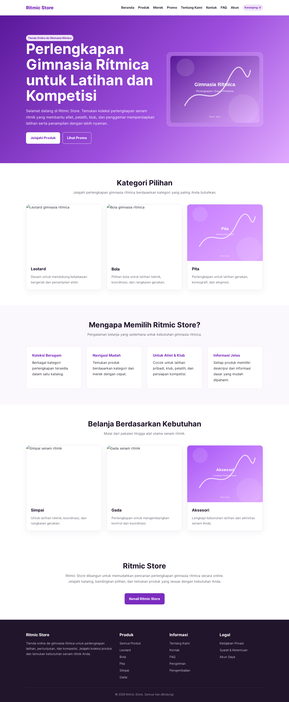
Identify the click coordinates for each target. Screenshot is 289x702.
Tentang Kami (191, 8)
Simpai (124, 670)
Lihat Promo (77, 138)
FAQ (224, 8)
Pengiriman (177, 664)
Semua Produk (130, 643)
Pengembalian (179, 670)
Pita (122, 664)
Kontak (211, 8)
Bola (123, 657)
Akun (235, 8)
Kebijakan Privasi (232, 643)
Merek (158, 8)
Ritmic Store (40, 7)
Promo (172, 8)
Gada (123, 677)
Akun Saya (227, 657)
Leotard (125, 650)
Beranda (127, 8)
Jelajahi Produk (43, 138)
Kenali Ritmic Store (144, 599)
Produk (143, 8)
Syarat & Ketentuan (234, 650)
